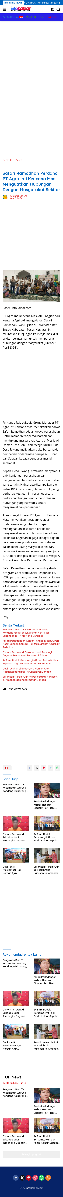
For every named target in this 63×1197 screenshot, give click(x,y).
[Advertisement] (31, 54)
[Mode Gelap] (53, 9)
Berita (6, 167)
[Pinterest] (28, 1178)
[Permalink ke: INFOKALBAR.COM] (5, 196)
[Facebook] (16, 1178)
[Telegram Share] (50, 768)
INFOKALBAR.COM (18, 195)
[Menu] (5, 9)
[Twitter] (22, 1178)
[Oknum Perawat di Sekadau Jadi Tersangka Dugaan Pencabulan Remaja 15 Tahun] (16, 823)
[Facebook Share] (29, 768)
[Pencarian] (58, 9)
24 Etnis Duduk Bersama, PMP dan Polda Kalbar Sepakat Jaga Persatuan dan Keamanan (30, 662)
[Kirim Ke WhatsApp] (57, 768)
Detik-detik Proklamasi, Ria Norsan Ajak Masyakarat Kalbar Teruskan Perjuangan (27, 670)
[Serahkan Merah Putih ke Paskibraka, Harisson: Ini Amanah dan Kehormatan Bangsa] (47, 855)
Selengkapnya (30, 1154)
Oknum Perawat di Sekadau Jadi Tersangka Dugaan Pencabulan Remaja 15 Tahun (28, 654)
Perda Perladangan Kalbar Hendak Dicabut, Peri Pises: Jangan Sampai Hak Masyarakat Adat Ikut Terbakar (31, 644)
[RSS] (48, 1178)
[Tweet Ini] (36, 768)
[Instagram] (35, 1178)
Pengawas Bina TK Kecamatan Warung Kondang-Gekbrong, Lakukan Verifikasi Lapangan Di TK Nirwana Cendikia (26, 632)
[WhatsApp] (41, 1178)
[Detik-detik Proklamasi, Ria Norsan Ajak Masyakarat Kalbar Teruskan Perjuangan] (16, 855)
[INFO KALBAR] (20, 9)
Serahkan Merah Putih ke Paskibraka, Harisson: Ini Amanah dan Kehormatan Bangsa (30, 678)
